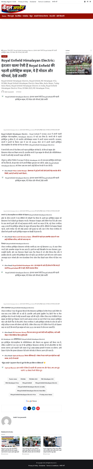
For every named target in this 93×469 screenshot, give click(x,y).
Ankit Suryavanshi (9, 92)
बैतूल (31, 16)
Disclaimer (33, 2)
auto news (13, 379)
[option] (79, 65)
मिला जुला (11, 16)
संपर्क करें (54, 2)
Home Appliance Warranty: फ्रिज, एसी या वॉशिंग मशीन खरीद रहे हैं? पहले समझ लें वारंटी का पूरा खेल (52, 450)
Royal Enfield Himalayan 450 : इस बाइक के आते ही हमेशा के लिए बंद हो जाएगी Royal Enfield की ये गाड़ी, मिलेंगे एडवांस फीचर (32, 267)
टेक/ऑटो (52, 16)
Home (4, 16)
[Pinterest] (38, 408)
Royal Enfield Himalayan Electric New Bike (31, 391)
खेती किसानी (60, 16)
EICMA (24, 379)
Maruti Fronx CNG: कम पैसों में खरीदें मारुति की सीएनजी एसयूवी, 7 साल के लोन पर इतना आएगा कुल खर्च (10, 450)
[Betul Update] (13, 8)
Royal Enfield (27, 383)
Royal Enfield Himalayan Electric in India (32, 387)
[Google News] (31, 401)
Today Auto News (46, 394)
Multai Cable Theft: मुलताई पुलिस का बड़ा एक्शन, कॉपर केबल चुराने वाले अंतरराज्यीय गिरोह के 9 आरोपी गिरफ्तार (79, 70)
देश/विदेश (18, 16)
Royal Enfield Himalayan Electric (46, 383)
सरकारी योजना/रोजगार (41, 16)
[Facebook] (25, 408)
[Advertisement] (46, 34)
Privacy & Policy (23, 2)
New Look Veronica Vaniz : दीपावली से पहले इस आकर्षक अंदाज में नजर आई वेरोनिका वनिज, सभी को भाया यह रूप (32, 238)
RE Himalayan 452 (47, 379)
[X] (29, 408)
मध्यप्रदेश (25, 16)
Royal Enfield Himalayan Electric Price (23, 394)
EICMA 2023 (33, 379)
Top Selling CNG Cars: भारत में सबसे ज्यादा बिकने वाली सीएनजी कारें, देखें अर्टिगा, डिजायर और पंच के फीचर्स (31, 450)
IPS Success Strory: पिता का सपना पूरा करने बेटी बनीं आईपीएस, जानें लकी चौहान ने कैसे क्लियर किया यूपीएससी (32, 334)
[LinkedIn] (33, 408)
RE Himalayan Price (12, 383)
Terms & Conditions (44, 2)
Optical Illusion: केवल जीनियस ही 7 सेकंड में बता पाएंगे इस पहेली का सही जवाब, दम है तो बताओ (32, 357)
